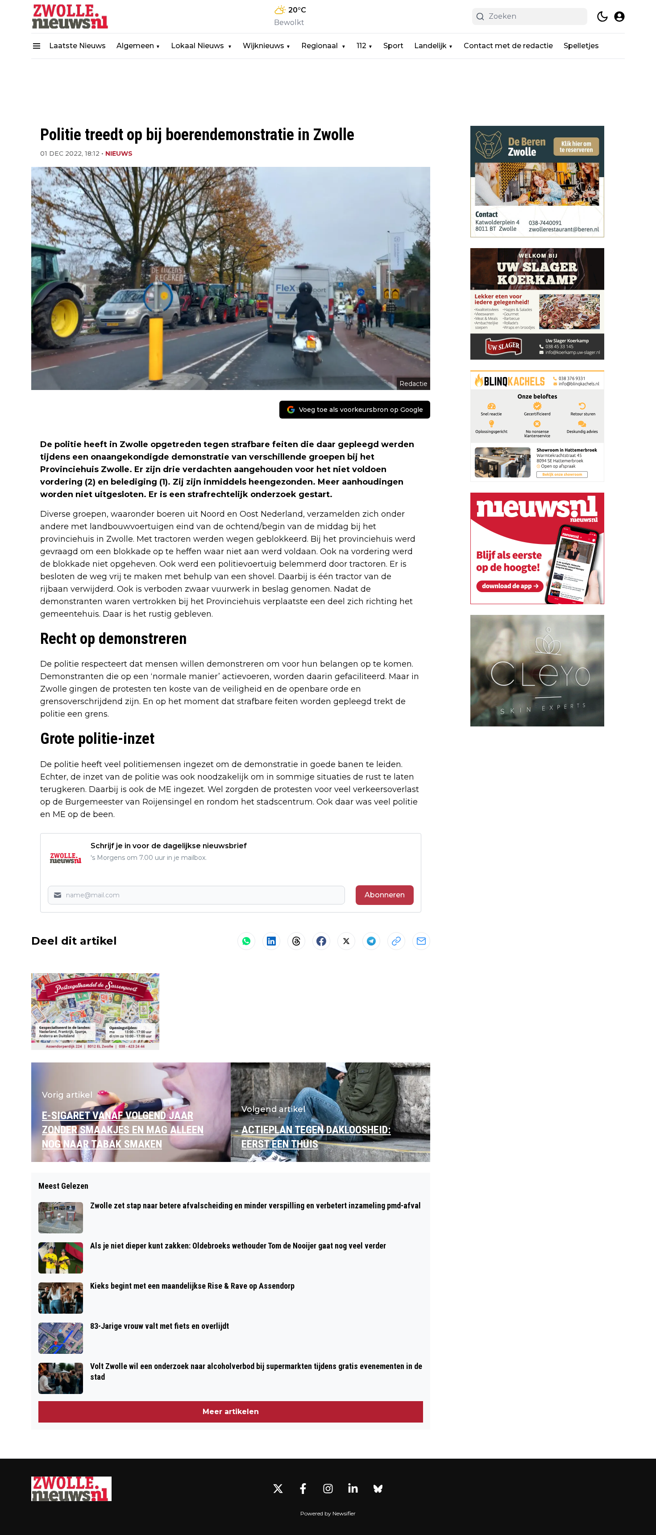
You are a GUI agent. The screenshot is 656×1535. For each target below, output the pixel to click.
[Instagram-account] (328, 1488)
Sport (393, 45)
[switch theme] (602, 16)
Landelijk (430, 45)
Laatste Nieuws (77, 45)
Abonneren (385, 895)
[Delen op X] (346, 941)
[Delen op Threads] (296, 941)
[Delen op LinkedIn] (271, 941)
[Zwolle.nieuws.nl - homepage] (71, 16)
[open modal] (619, 16)
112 (361, 45)
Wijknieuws (263, 45)
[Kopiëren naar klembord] (396, 941)
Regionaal (320, 45)
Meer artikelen (231, 1411)
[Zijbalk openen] (36, 46)
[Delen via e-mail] (421, 941)
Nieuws (119, 153)
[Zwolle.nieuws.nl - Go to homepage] (71, 1489)
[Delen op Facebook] (321, 941)
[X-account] (278, 1488)
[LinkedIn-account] (353, 1488)
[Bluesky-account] (378, 1488)
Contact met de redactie (508, 45)
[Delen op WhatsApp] (246, 941)
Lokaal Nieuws (198, 45)
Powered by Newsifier (328, 1513)
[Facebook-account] (303, 1488)
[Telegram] (371, 941)
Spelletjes (581, 45)
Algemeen (135, 45)
